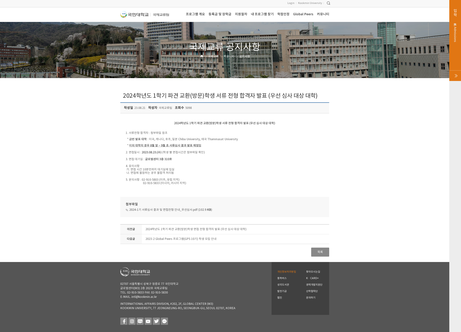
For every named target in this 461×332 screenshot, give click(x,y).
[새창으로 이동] (135, 16)
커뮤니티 (229, 56)
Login (290, 3)
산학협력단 (312, 291)
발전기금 (282, 291)
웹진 (279, 297)
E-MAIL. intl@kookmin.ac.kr (138, 297)
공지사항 (244, 56)
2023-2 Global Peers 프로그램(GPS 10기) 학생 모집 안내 (181, 239)
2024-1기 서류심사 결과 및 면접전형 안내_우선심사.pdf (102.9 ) (170, 209)
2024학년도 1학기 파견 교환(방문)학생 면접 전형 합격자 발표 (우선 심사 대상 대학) (196, 229)
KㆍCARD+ (312, 278)
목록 (320, 252)
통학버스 (282, 278)
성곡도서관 (283, 284)
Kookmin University (310, 3)
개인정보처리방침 (286, 271)
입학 (455, 25)
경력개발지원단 (314, 284)
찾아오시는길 (313, 271)
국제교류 (213, 56)
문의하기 (310, 297)
